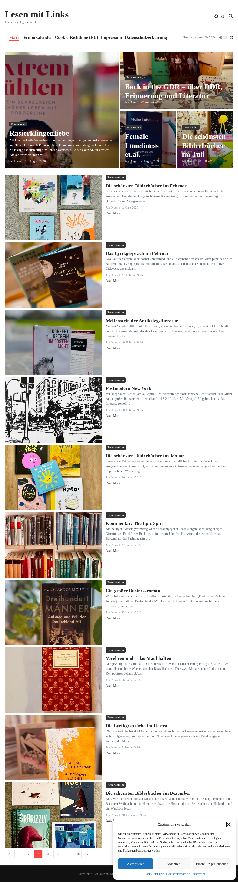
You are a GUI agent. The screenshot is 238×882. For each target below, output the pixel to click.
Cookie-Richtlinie (154, 873)
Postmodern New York (128, 388)
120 (77, 854)
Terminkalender (37, 37)
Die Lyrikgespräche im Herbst (137, 725)
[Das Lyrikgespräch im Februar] (53, 275)
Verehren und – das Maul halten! (139, 658)
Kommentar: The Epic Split (134, 523)
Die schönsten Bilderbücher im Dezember (148, 793)
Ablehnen (173, 864)
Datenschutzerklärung (178, 873)
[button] (228, 824)
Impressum (198, 873)
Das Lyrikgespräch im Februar (137, 253)
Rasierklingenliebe (39, 133)
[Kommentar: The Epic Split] (53, 545)
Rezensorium (18, 124)
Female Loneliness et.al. (142, 145)
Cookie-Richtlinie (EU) (76, 37)
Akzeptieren (136, 864)
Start (14, 37)
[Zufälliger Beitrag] (231, 37)
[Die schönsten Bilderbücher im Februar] (53, 207)
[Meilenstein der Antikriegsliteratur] (53, 342)
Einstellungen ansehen (212, 864)
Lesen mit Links (37, 14)
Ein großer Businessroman (133, 590)
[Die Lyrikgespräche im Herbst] (53, 747)
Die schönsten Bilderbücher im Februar (146, 185)
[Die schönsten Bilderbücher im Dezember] (53, 815)
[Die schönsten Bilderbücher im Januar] (53, 477)
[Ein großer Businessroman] (53, 612)
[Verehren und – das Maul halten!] (53, 680)
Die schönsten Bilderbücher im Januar (145, 455)
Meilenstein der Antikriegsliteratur (142, 320)
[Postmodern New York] (53, 410)
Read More (113, 213)
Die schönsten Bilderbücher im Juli (204, 145)
